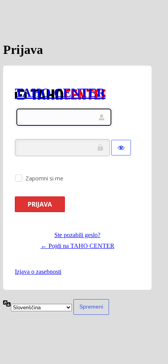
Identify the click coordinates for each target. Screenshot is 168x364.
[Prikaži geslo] (121, 147)
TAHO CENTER (60, 93)
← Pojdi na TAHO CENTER (77, 246)
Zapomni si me (44, 178)
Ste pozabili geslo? (77, 235)
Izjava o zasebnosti (38, 271)
